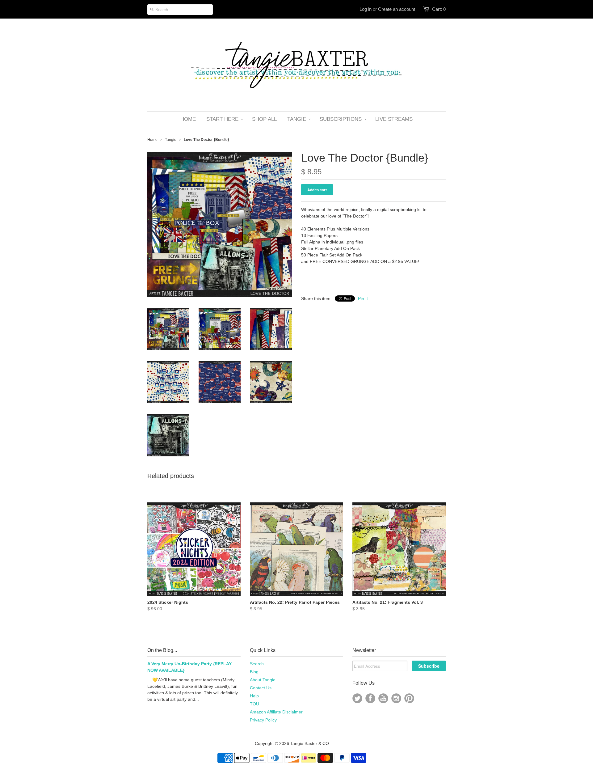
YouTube (383, 698)
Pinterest (409, 698)
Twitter (357, 698)
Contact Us (260, 687)
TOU (254, 703)
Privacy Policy (263, 719)
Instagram (396, 698)
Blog (254, 671)
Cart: (439, 9)
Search (257, 663)
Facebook (370, 698)
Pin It (363, 298)
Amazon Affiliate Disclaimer (276, 711)
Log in (366, 9)
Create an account (396, 9)
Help (254, 695)
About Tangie (262, 679)
